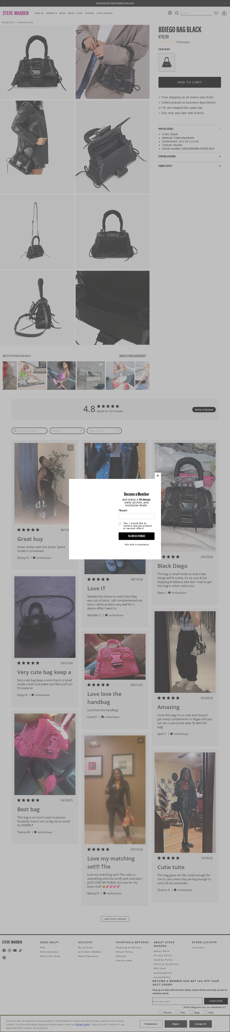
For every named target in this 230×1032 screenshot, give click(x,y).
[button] (158, 476)
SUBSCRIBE (136, 536)
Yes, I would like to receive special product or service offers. (137, 526)
